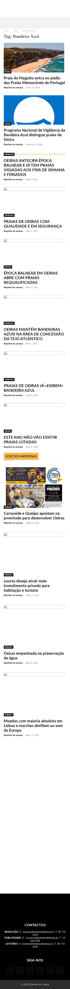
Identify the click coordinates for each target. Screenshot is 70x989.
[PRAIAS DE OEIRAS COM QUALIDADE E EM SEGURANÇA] (35, 202)
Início (6, 30)
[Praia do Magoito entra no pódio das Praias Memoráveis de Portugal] (35, 58)
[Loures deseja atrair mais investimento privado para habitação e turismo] (35, 554)
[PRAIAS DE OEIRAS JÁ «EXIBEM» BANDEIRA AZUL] (35, 366)
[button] (6, 22)
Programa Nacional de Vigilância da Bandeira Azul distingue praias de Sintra (34, 135)
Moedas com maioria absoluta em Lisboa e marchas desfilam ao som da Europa (33, 725)
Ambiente (9, 154)
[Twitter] (50, 970)
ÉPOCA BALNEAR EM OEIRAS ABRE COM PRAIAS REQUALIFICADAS (31, 278)
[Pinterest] (40, 970)
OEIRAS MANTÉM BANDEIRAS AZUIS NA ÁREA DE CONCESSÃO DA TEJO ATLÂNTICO (34, 334)
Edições (8, 507)
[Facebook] (10, 970)
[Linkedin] (30, 970)
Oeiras (8, 267)
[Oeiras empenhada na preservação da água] (35, 627)
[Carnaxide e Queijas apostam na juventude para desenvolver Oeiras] (35, 486)
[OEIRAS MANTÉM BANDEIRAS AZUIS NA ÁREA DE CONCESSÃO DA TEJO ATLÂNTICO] (35, 310)
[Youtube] (60, 970)
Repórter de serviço (13, 87)
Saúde (8, 431)
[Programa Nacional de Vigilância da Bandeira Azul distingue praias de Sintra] (35, 110)
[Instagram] (20, 970)
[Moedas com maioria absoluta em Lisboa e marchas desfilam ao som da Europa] (35, 694)
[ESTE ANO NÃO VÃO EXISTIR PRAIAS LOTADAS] (35, 418)
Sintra (7, 72)
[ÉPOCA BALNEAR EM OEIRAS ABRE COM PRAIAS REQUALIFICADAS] (35, 254)
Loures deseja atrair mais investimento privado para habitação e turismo (27, 585)
